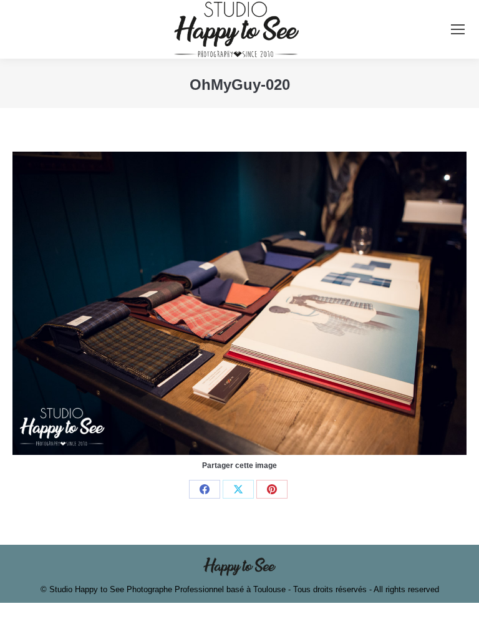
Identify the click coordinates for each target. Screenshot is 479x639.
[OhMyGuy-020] (239, 303)
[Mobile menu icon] (458, 29)
